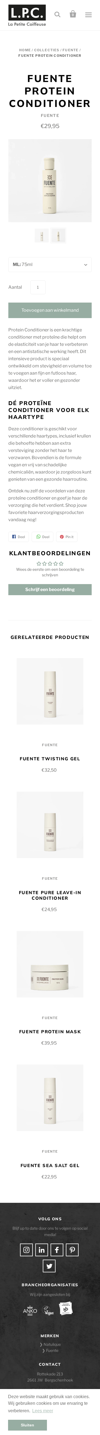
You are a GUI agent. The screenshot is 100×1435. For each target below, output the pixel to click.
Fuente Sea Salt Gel (50, 1165)
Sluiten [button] (27, 1425)
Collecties (46, 50)
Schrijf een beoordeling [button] (50, 589)
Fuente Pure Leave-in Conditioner (50, 895)
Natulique (52, 1344)
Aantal (15, 287)
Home (25, 50)
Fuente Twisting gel (50, 758)
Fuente (70, 50)
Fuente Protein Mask (50, 1031)
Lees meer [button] (42, 1410)
